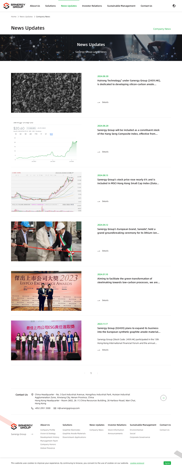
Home (13, 16)
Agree (167, 463)
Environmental (136, 430)
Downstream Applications (74, 437)
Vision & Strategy (48, 433)
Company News (43, 16)
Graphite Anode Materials (74, 433)
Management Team (49, 440)
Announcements (115, 433)
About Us (35, 5)
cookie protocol (137, 463)
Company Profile (47, 430)
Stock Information (116, 430)
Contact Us (146, 5)
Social (132, 433)
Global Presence (47, 448)
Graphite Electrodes (71, 430)
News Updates (69, 5)
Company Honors (48, 444)
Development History (49, 437)
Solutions (50, 5)
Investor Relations (92, 5)
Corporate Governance (140, 437)
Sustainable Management (121, 5)
